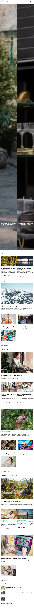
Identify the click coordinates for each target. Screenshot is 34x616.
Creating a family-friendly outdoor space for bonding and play (11, 501)
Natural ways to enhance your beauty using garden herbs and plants (8, 453)
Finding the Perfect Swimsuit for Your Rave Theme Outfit (25, 453)
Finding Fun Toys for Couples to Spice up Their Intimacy (8, 522)
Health (4, 407)
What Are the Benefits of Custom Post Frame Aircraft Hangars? (8, 224)
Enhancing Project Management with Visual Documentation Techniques (24, 395)
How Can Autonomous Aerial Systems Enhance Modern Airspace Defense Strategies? (14, 306)
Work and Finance (6, 349)
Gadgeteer (4, 281)
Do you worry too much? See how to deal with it (25, 521)
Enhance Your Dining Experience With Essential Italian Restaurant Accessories (25, 327)
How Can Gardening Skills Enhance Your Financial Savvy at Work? (11, 375)
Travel (3, 253)
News (3, 532)
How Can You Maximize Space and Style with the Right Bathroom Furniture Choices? (18, 592)
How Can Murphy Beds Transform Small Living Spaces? (25, 224)
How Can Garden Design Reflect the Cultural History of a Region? (8, 269)
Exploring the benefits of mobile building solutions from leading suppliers (7, 327)
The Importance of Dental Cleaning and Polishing (7, 469)
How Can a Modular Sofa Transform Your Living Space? (13, 587)
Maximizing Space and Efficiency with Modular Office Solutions (8, 395)
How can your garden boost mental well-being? (8, 432)
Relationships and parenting (9, 475)
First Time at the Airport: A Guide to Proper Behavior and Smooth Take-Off (24, 269)
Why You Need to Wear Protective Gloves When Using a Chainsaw (7, 343)
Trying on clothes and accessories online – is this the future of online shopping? (13, 558)
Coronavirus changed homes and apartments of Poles (8, 579)
